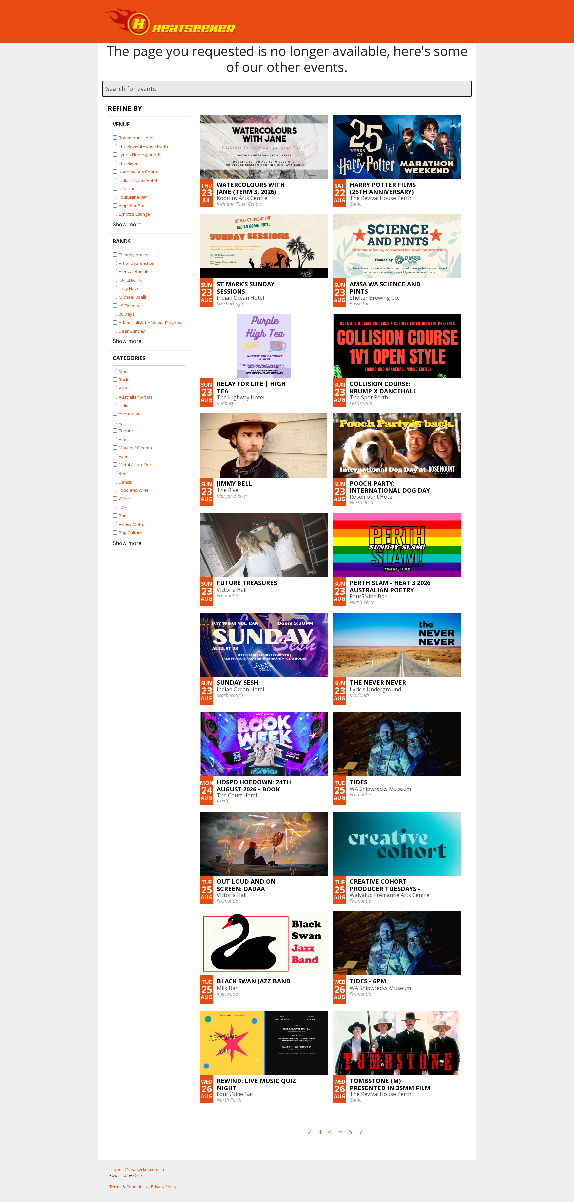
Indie (124, 405)
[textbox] (287, 89)
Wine (124, 499)
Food (124, 456)
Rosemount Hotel (136, 138)
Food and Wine (134, 490)
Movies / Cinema (135, 448)
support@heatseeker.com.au (136, 1169)
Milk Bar (127, 189)
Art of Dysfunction (137, 263)
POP (123, 388)
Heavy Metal (131, 524)
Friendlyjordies (133, 255)
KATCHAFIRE (131, 280)
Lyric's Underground (139, 155)
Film (122, 439)
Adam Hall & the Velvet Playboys (151, 323)
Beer (123, 473)
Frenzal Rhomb (134, 271)
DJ (121, 422)
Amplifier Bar (131, 206)
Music (124, 371)
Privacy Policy (163, 1187)
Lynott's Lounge (134, 214)
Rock (123, 380)
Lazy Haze (129, 288)
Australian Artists (136, 397)
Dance (125, 482)
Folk (123, 507)
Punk (124, 516)
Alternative (130, 414)
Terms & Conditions (128, 1187)
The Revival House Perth (143, 146)
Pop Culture (130, 533)
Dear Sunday (132, 331)
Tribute (126, 431)
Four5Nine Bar (133, 197)
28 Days (127, 314)
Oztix (138, 1175)
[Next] (369, 1131)
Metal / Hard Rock (136, 465)
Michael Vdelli (132, 297)
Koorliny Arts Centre (139, 172)
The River (128, 163)
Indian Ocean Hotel (138, 180)
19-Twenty (129, 306)
